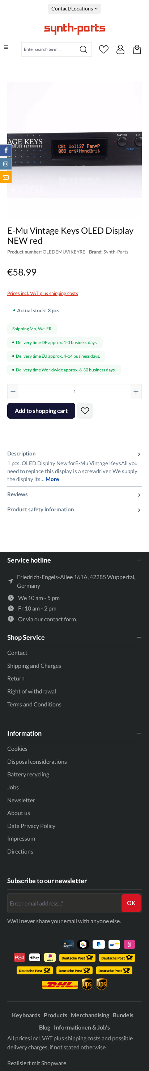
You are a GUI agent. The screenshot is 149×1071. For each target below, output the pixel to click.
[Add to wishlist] (85, 411)
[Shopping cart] (137, 49)
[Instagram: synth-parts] (6, 163)
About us (18, 812)
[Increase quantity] (136, 391)
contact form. (60, 619)
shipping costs (83, 1038)
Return (16, 678)
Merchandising (90, 1015)
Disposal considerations (37, 761)
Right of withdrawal (31, 691)
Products (55, 1015)
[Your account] (120, 49)
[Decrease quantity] (13, 391)
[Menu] (6, 47)
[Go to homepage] (74, 29)
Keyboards (26, 1015)
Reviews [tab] (17, 494)
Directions (20, 851)
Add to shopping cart (41, 410)
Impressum (21, 838)
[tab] (74, 466)
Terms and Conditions (34, 704)
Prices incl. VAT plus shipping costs (42, 293)
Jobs (13, 787)
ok (131, 902)
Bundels (123, 1015)
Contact (17, 652)
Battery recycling (28, 774)
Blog (44, 1027)
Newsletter (21, 800)
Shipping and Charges (34, 665)
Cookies (17, 748)
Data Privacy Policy (31, 825)
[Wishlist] (103, 49)
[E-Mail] (6, 177)
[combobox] (48, 49)
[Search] (84, 49)
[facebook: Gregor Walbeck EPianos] (6, 150)
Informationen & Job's (82, 1027)
